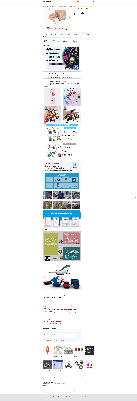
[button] (79, 34)
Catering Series (70, 378)
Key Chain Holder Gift (76, 390)
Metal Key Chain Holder (89, 390)
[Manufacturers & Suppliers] (47, 1)
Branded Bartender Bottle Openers (68, 386)
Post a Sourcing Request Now (62, 340)
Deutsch (67, 396)
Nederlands (70, 396)
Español (54, 396)
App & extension (85, 3)
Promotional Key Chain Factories (68, 390)
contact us (69, 6)
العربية (72, 396)
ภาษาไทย (80, 396)
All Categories (45, 3)
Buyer (77, 3)
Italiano (65, 396)
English (52, 396)
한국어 (74, 396)
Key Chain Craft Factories (46, 390)
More (43, 393)
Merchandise (57, 378)
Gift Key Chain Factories (53, 390)
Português (57, 396)
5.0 (85, 34)
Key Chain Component (82, 390)
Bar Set (44, 386)
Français (59, 396)
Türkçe (82, 396)
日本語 (76, 396)
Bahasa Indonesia (88, 396)
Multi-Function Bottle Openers (60, 386)
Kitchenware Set (48, 386)
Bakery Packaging (45, 378)
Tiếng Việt (85, 396)
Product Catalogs (53, 377)
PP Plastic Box (83, 378)
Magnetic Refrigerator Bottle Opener (78, 386)
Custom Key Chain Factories (60, 390)
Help (81, 3)
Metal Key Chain (53, 386)
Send (48, 340)
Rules (93, 3)
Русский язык (62, 396)
